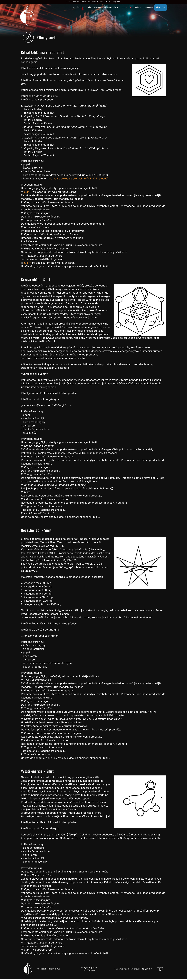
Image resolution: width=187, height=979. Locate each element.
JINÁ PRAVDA (93, 2)
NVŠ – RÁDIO (105, 2)
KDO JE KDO (116, 2)
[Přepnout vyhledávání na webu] (169, 7)
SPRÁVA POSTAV (73, 2)
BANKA (83, 2)
